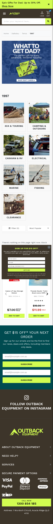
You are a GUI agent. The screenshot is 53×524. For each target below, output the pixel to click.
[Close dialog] (49, 247)
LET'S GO (26, 270)
